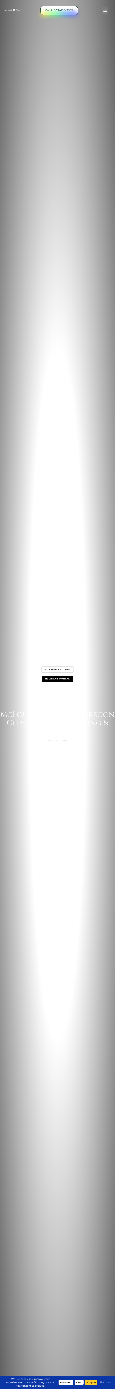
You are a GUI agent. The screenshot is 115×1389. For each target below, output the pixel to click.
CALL (59, 10)
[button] (105, 10)
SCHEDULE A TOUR (57, 669)
